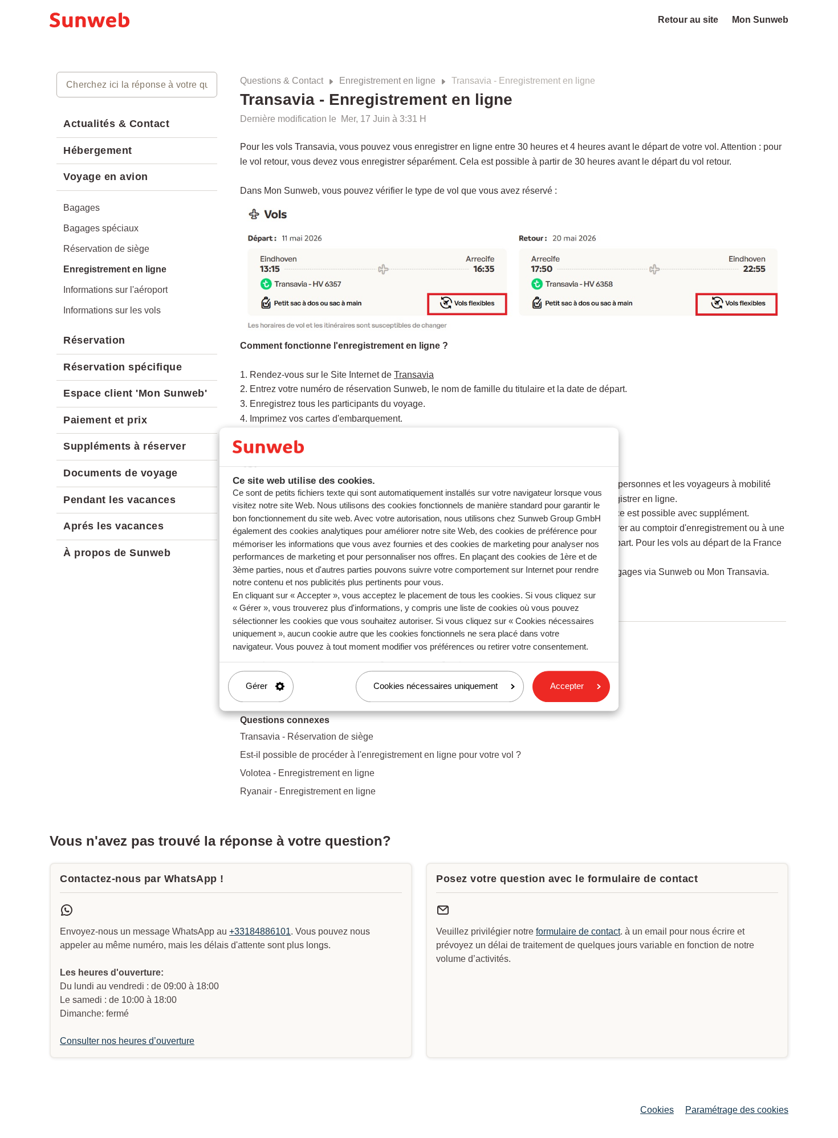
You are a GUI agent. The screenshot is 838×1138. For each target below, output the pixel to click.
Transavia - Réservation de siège (306, 736)
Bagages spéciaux (101, 228)
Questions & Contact (281, 80)
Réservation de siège (106, 249)
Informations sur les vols (112, 310)
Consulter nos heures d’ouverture (127, 1041)
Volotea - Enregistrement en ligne (307, 773)
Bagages (81, 208)
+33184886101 (260, 931)
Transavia (414, 375)
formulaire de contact (578, 931)
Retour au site (688, 20)
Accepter (567, 686)
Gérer (256, 686)
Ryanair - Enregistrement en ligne (308, 791)
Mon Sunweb (760, 20)
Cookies (657, 1110)
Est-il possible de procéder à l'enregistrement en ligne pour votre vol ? (380, 755)
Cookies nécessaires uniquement (435, 686)
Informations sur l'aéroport (115, 290)
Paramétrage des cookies (736, 1110)
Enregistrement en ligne (387, 80)
